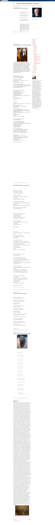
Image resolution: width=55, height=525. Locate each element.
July (34, 51)
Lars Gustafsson (35, 79)
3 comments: (27, 182)
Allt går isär (15, 401)
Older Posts (29, 519)
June (34, 52)
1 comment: (26, 289)
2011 (34, 70)
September (35, 49)
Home (22, 519)
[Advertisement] (17, 38)
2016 (34, 40)
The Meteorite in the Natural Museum (20, 293)
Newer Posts (14, 519)
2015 (34, 41)
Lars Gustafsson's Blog (27, 3)
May (34, 53)
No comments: (27, 516)
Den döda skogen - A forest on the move (20, 8)
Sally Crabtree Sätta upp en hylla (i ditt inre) (21, 185)
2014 (34, 42)
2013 (34, 43)
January (35, 69)
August (35, 50)
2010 (34, 71)
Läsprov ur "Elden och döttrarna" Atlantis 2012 (22, 333)
